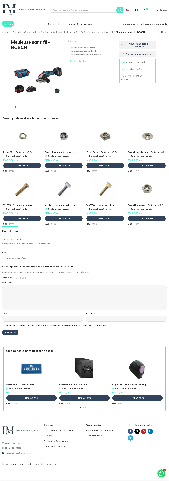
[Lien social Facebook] (130, 431)
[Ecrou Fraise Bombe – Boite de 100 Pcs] (147, 136)
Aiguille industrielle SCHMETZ (21, 384)
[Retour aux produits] (162, 32)
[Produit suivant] (165, 32)
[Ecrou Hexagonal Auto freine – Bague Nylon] (64, 136)
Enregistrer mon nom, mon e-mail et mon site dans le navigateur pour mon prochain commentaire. (56, 325)
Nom (5, 313)
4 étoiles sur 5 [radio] (23, 278)
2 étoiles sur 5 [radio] (18, 278)
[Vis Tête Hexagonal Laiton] (105, 189)
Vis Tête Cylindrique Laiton (17, 205)
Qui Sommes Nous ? (54, 446)
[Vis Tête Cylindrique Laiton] (22, 189)
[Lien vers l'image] (21, 431)
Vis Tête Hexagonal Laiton (100, 205)
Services (48, 435)
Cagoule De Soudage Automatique (130, 384)
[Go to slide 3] (85, 407)
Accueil (6, 32)
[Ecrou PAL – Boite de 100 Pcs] (22, 136)
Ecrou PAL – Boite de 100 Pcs (18, 152)
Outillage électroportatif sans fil (97, 32)
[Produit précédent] (159, 32)
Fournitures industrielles (25, 32)
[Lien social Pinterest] (143, 431)
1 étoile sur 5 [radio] (16, 278)
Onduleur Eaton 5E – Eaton (73, 384)
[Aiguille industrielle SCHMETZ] (31, 368)
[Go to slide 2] (83, 407)
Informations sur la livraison (58, 430)
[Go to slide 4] (88, 407)
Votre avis (8, 282)
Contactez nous (94, 435)
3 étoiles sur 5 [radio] (21, 278)
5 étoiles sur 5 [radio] (25, 278)
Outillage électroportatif (65, 32)
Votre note (7, 278)
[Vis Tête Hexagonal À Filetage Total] (64, 189)
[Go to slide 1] (80, 407)
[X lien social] (137, 431)
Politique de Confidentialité (99, 430)
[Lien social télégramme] (130, 438)
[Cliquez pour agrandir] (16, 107)
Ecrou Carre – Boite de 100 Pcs (102, 152)
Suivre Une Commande (56, 441)
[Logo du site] (25, 9)
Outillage (45, 32)
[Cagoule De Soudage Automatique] (137, 368)
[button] (158, 351)
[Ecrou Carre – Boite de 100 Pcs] (105, 136)
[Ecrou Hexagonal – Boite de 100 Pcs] (147, 189)
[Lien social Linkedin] (150, 431)
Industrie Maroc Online (22, 464)
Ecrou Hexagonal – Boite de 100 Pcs (146, 205)
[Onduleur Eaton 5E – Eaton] (84, 368)
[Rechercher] (120, 10)
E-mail (90, 313)
